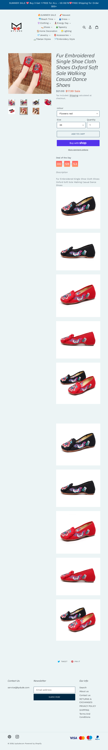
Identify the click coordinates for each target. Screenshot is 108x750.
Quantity (91, 119)
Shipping (74, 95)
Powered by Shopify (33, 744)
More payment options (78, 150)
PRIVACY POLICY (87, 706)
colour (60, 108)
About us (84, 691)
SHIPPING (84, 710)
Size (59, 119)
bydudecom (19, 744)
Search (82, 687)
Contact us (84, 695)
